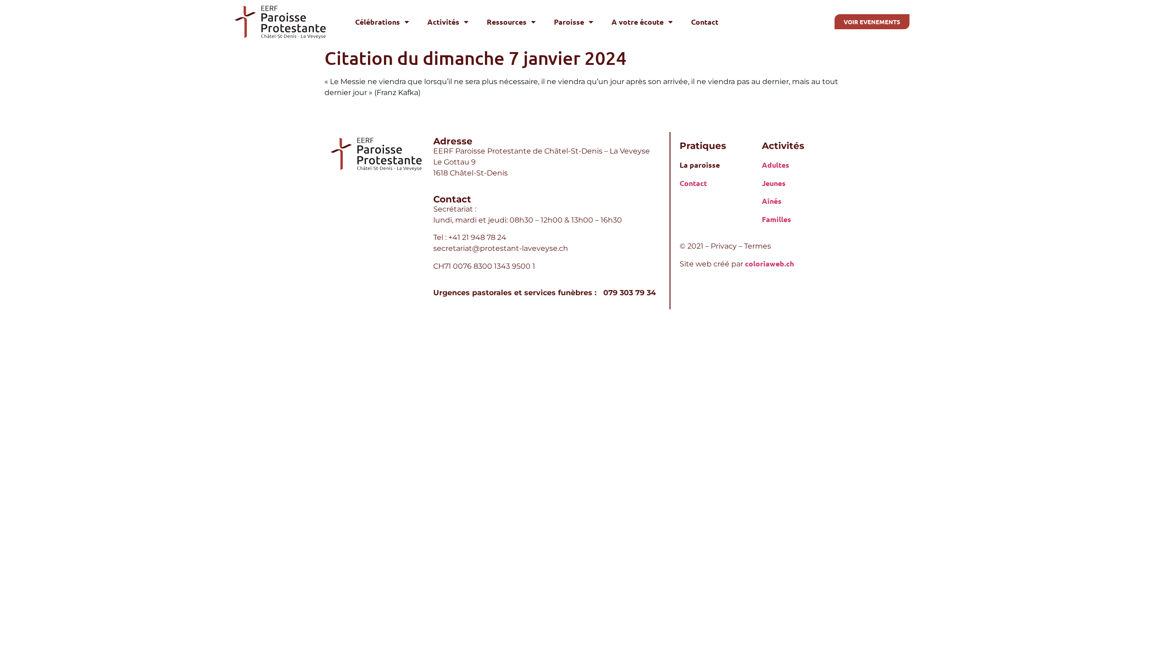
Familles (776, 219)
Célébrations (377, 22)
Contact (704, 22)
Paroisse (569, 22)
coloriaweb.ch (769, 263)
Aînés (772, 201)
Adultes (775, 165)
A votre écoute (638, 22)
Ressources (506, 22)
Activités (443, 22)
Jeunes (774, 183)
